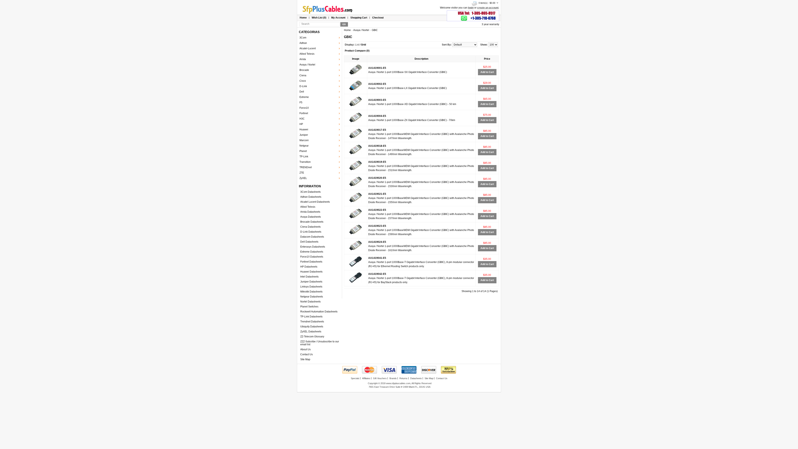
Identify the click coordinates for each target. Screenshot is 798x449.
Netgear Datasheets (311, 296)
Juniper (303, 134)
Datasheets (416, 378)
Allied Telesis (306, 53)
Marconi (304, 140)
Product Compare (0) (357, 50)
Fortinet (303, 113)
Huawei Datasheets (311, 271)
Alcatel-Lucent (307, 48)
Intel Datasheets (309, 276)
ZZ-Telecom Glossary (312, 336)
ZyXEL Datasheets (310, 331)
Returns (403, 378)
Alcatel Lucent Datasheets (315, 201)
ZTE (301, 172)
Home (303, 17)
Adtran (303, 43)
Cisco (302, 80)
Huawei (303, 129)
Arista (302, 59)
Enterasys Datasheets (312, 246)
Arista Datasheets (310, 211)
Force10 (304, 107)
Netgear (304, 145)
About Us (305, 349)
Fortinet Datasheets (311, 261)
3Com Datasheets (310, 191)
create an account (488, 7)
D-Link (303, 86)
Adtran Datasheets (310, 196)
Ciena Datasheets (310, 226)
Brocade (304, 70)
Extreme (304, 97)
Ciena (302, 75)
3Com (302, 37)
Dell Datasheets (309, 241)
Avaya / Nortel (307, 64)
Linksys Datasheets (311, 286)
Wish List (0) (319, 17)
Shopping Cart (358, 17)
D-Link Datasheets (310, 231)
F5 (300, 102)
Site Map (305, 359)
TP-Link (303, 156)
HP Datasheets (308, 266)
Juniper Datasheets (311, 281)
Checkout (378, 17)
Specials (355, 378)
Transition (305, 161)
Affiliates (366, 378)
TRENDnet (305, 167)
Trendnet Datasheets (312, 321)
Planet (303, 151)
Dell (301, 91)
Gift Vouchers (380, 378)
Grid (363, 44)
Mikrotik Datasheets (311, 291)
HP (301, 124)
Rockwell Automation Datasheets (318, 311)
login (471, 7)
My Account (338, 17)
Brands (393, 378)
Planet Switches (309, 306)
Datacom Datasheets (312, 236)
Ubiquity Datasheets (311, 326)
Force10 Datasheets (311, 256)
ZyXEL (303, 178)
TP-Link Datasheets (311, 316)
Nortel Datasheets (310, 301)
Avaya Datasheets (310, 216)
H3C (302, 118)
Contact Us (306, 354)
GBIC (375, 30)
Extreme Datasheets (311, 251)
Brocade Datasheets (311, 221)
